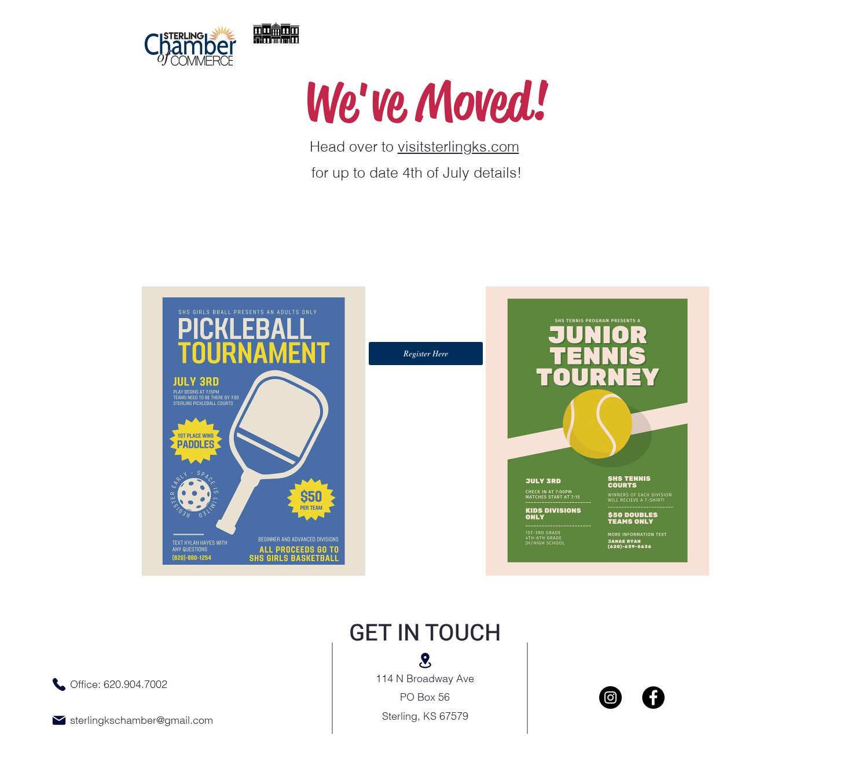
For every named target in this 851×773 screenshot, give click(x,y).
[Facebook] (653, 697)
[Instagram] (610, 697)
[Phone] (59, 684)
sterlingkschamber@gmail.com (141, 720)
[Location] (425, 660)
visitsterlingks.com (458, 146)
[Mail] (59, 720)
